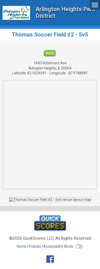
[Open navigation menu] (95, 4)
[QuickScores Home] (50, 229)
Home (21, 246)
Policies (35, 246)
